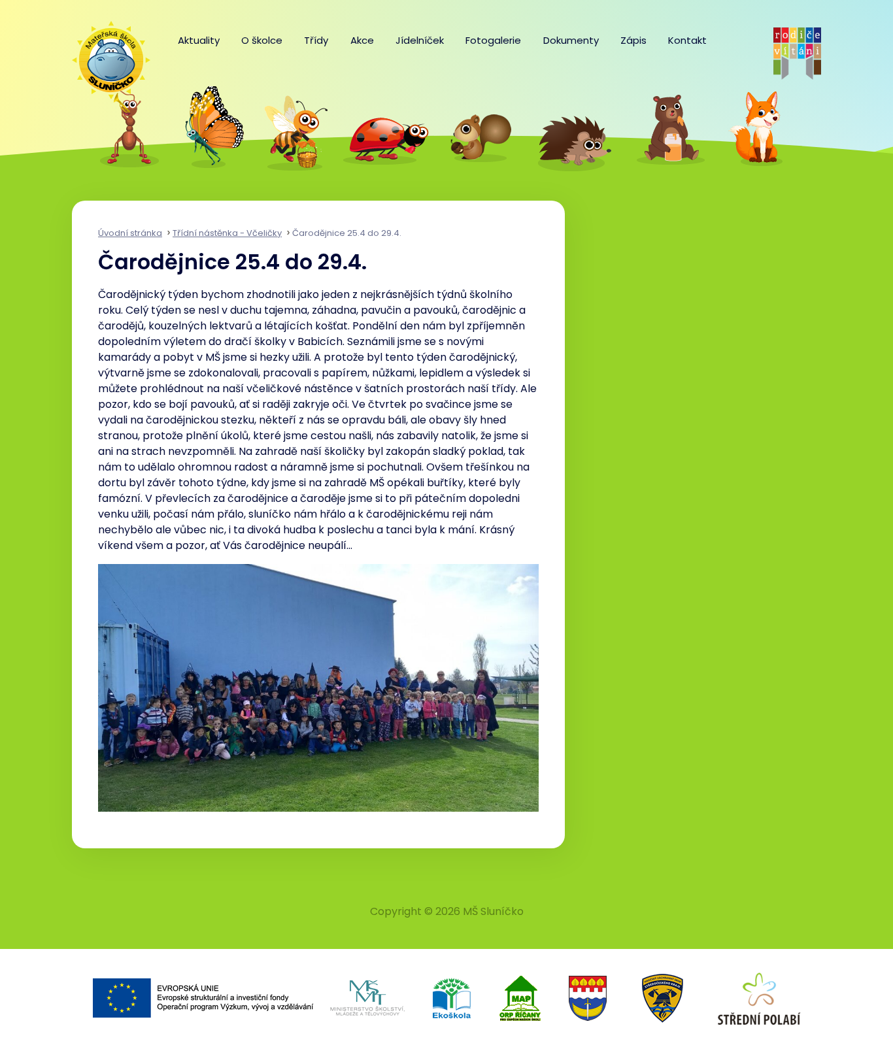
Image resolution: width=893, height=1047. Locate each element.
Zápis (633, 40)
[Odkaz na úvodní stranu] (104, 53)
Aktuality (199, 40)
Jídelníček (420, 40)
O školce (261, 40)
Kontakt (687, 40)
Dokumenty (571, 40)
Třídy (316, 40)
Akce (362, 40)
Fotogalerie (493, 40)
